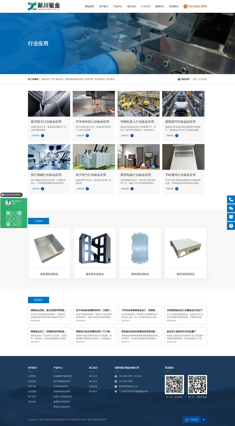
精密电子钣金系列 (62, 401)
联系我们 (173, 6)
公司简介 (32, 376)
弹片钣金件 (100, 79)
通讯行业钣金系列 (62, 407)
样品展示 (93, 391)
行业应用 (145, 6)
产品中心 (117, 6)
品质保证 (93, 386)
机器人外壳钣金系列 (63, 396)
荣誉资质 (32, 386)
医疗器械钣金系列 (62, 381)
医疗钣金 (110, 79)
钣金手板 (89, 79)
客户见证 (32, 396)
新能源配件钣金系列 (74, 79)
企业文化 (32, 381)
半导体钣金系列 (61, 386)
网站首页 (89, 6)
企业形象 (32, 391)
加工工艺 (93, 376)
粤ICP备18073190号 (97, 419)
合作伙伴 (32, 401)
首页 (195, 79)
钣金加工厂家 (48, 79)
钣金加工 (59, 79)
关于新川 (103, 6)
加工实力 (131, 6)
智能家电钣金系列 (62, 391)
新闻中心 (159, 6)
